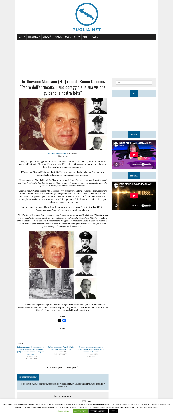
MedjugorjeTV (34, 36)
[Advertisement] (86, 57)
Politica (95, 36)
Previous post (55, 367)
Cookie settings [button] (63, 411)
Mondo (77, 36)
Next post (71, 367)
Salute (67, 36)
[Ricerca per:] (134, 82)
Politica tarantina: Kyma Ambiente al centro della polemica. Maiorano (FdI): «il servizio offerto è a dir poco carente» (30, 350)
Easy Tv (22, 36)
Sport (85, 36)
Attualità (47, 36)
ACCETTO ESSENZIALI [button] (98, 411)
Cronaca (58, 36)
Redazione (61, 153)
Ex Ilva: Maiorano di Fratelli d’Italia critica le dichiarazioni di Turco (61, 348)
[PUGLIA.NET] (86, 17)
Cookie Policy (152, 407)
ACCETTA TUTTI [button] (80, 411)
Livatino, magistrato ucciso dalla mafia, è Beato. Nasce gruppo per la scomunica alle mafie (91, 349)
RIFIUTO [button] (114, 411)
